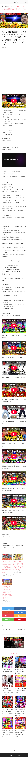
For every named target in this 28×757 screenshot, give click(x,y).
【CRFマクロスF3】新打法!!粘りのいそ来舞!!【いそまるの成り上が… (7, 733)
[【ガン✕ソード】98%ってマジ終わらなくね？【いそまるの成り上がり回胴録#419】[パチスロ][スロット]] (21, 723)
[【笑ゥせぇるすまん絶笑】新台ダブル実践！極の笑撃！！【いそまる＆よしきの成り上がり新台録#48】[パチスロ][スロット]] (21, 702)
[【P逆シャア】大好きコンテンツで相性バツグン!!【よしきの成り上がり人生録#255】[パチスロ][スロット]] (7, 702)
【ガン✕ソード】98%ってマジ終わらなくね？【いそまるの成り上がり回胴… (20, 733)
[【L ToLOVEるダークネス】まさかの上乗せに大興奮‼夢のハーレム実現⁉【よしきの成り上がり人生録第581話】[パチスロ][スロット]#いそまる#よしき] (21, 681)
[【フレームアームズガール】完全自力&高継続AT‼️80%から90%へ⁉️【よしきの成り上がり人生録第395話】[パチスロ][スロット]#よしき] (7, 662)
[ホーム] (2, 6)
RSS (14, 750)
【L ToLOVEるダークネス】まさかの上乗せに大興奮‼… (20, 690)
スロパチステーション (9, 6)
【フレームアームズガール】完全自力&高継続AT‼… (7, 671)
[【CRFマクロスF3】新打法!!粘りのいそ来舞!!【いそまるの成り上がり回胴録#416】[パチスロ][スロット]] (7, 723)
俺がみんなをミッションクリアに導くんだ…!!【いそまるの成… (20, 671)
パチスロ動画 (14, 2)
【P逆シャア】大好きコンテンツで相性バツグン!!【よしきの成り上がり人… (7, 712)
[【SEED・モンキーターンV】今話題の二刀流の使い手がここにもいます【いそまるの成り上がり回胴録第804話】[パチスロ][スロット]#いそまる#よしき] (7, 557)
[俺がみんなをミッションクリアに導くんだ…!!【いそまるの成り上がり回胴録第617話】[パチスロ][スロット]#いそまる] (21, 662)
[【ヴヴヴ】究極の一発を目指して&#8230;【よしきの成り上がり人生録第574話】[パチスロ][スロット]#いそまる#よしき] (18, 557)
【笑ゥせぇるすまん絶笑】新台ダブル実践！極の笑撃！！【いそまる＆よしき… (20, 712)
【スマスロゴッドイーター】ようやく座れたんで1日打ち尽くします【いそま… (7, 691)
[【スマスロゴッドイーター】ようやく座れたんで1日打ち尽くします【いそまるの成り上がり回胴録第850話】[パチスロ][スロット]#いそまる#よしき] (7, 681)
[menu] (26, 2)
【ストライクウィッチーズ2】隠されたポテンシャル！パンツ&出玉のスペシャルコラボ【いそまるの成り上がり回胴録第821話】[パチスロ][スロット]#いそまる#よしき (7, 592)
